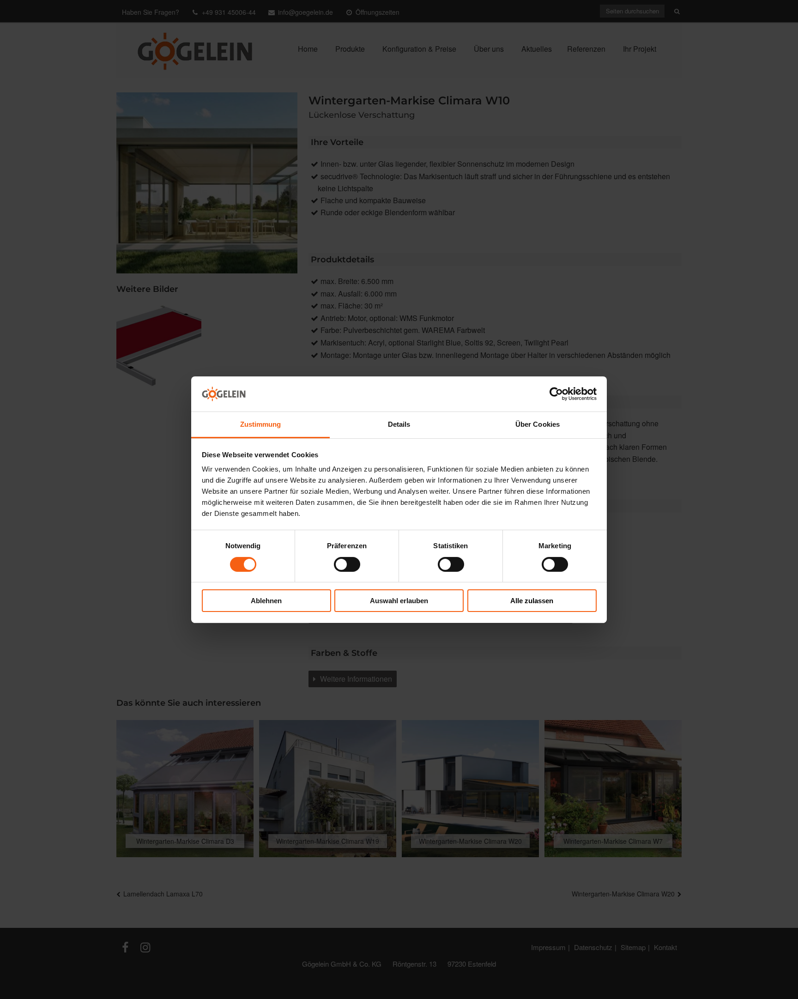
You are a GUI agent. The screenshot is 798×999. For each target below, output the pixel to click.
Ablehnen (266, 601)
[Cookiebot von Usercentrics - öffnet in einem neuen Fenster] (556, 394)
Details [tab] (399, 424)
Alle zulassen (531, 601)
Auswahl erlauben (399, 601)
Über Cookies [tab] (537, 424)
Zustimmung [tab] (260, 424)
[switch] (347, 564)
